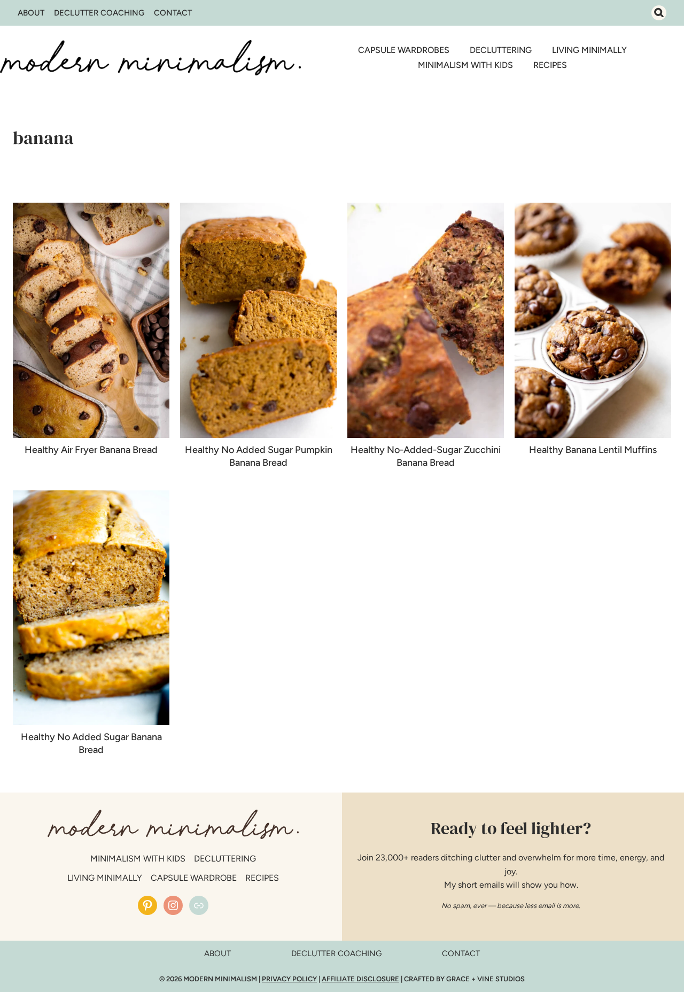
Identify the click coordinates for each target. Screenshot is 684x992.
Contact (173, 13)
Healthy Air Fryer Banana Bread (91, 450)
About (31, 13)
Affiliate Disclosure (360, 979)
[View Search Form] (659, 13)
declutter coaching (336, 953)
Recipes (550, 65)
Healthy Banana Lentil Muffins (593, 450)
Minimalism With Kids (465, 65)
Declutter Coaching (99, 13)
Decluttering (501, 50)
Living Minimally (589, 50)
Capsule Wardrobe (194, 878)
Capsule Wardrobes (403, 50)
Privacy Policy (289, 979)
